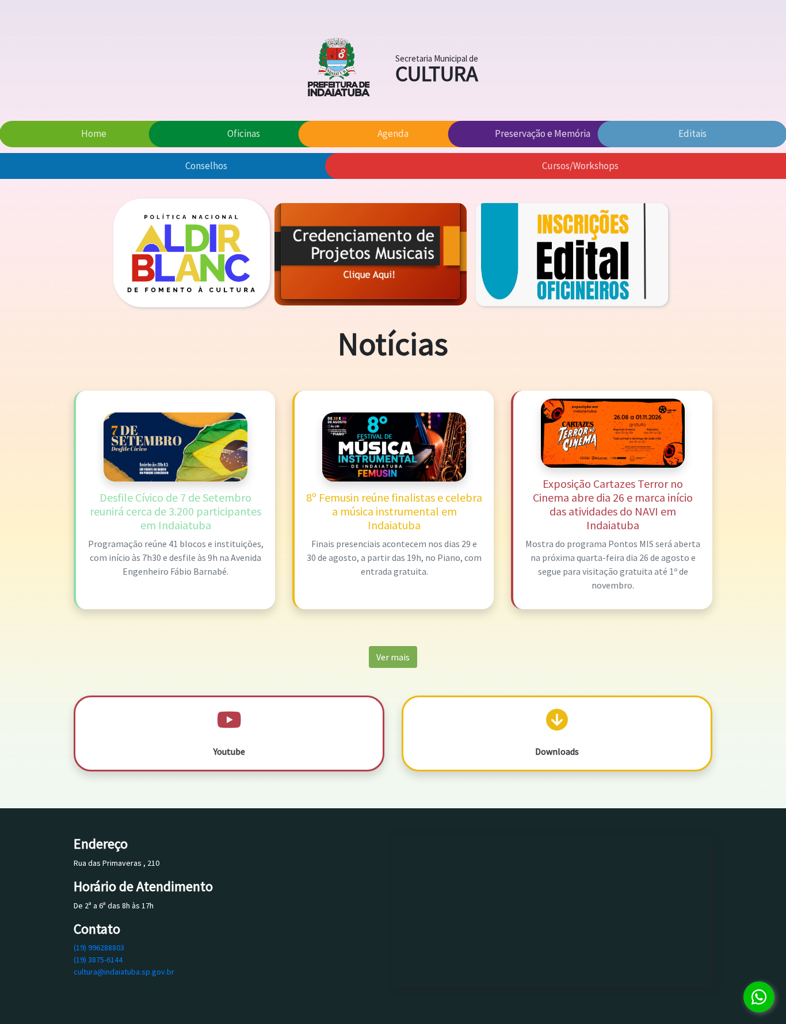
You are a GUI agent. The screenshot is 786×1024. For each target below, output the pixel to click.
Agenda (393, 133)
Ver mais (393, 657)
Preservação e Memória (542, 133)
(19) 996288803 (99, 947)
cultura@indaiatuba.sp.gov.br (124, 971)
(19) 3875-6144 (98, 959)
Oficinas (243, 133)
